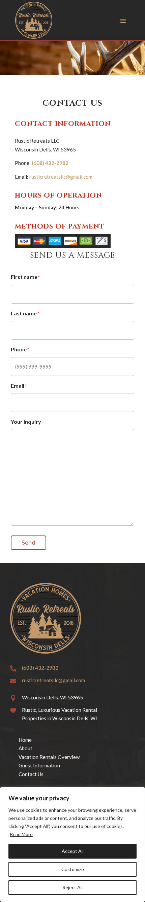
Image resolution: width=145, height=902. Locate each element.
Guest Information (39, 765)
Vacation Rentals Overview (49, 757)
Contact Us (31, 774)
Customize (72, 869)
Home (25, 740)
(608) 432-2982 (50, 163)
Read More (21, 834)
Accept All (73, 851)
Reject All (72, 887)
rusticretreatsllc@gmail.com (60, 177)
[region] (72, 844)
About (25, 748)
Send (28, 543)
